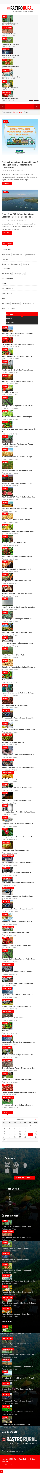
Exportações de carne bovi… (11, 44)
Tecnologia (6, 878)
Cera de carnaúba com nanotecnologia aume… (19, 729)
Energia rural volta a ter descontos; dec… (17, 1389)
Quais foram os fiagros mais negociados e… (18, 1281)
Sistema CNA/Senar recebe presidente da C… (18, 767)
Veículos (5, 710)
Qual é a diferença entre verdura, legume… (18, 356)
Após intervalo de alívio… (9, 34)
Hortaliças (5, 680)
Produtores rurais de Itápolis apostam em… (18, 983)
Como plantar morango (10, 392)
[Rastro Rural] (20, 9)
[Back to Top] (1, 1471)
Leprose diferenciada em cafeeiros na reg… (18, 693)
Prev (32, 100)
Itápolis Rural (7, 888)
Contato (16, 2)
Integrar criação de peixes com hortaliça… (17, 1424)
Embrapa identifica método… (10, 66)
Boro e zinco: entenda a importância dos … (18, 556)
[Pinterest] (10, 1204)
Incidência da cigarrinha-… (10, 23)
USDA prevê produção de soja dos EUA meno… (19, 667)
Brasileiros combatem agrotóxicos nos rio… (18, 1055)
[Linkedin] (10, 1202)
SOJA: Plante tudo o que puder (13, 655)
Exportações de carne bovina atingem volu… (18, 1248)
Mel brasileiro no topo (10, 779)
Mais (20, 112)
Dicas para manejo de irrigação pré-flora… (17, 1333)
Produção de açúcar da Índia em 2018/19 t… (18, 643)
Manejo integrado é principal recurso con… (18, 619)
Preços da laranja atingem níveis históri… (17, 1314)
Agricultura (7, 735)
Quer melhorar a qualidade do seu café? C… (18, 381)
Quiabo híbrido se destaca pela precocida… (18, 788)
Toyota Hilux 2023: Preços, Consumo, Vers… (18, 1006)
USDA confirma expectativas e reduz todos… (19, 531)
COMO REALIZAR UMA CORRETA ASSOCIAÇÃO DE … (19, 430)
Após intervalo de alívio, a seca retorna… (17, 1237)
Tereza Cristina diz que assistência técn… (17, 800)
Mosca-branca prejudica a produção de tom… (19, 1303)
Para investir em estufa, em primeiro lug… (17, 370)
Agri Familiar (6, 92)
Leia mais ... (6, 183)
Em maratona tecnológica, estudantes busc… (18, 882)
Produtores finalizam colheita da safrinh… (17, 520)
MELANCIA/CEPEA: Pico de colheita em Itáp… (18, 497)
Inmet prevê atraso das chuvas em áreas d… (18, 607)
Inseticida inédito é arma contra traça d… (17, 850)
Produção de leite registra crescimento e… (18, 1292)
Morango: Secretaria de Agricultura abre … (17, 945)
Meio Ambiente (7, 27)
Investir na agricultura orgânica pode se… (17, 1344)
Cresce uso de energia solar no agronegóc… (18, 1042)
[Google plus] (10, 1199)
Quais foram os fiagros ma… (11, 77)
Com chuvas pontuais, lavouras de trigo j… (18, 457)
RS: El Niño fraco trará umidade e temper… (18, 862)
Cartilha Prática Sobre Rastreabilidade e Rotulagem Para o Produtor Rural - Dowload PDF (20, 165)
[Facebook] (9, 1194)
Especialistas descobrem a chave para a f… (18, 995)
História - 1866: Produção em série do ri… (17, 872)
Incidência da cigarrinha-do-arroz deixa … (17, 1226)
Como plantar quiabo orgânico (13, 742)
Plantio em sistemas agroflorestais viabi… (17, 444)
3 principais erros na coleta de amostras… (17, 1079)
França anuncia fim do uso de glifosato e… (18, 823)
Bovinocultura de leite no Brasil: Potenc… (17, 1105)
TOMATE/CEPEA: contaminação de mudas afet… (19, 1092)
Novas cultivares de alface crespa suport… (18, 416)
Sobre (13, 2)
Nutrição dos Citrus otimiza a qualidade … (17, 581)
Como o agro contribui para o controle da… (18, 1366)
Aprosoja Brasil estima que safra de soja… (17, 470)
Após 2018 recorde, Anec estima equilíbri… (18, 508)
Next (37, 100)
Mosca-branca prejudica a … (11, 98)
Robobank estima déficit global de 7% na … (18, 632)
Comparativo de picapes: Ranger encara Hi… (18, 718)
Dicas (5, 121)
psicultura (22, 220)
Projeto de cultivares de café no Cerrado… (17, 972)
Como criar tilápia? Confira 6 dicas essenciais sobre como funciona (18, 215)
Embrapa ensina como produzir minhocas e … (19, 754)
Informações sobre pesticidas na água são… (18, 812)
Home (9, 2)
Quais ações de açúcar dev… (11, 55)
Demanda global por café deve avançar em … (18, 593)
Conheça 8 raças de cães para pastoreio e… (18, 333)
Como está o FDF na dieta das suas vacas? (18, 1378)
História (5, 868)
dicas (21, 171)
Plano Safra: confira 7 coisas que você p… (17, 921)
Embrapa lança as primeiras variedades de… (18, 837)
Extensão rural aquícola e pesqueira (15, 932)
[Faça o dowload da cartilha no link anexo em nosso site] (20, 139)
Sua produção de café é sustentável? (15, 705)
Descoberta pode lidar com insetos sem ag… (18, 1354)
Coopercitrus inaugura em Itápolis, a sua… (17, 896)
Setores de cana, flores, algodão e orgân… (18, 483)
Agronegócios (7, 773)
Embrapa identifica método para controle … (17, 1270)
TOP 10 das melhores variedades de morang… (18, 344)
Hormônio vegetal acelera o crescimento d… (18, 1068)
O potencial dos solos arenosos (13, 1018)
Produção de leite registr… (10, 88)
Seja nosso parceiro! (24, 1178)
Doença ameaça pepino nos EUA (14, 543)
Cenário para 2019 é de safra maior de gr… (17, 569)
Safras (4, 375)
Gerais (4, 17)
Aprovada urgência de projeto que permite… (18, 1412)
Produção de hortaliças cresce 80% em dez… (18, 406)
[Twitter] (10, 1196)
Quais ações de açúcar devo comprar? (16, 1259)
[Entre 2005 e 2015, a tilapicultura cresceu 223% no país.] (20, 200)
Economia (5, 49)
